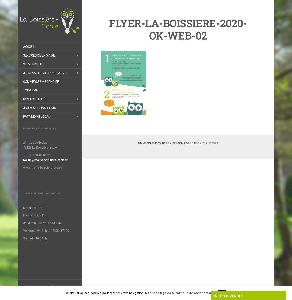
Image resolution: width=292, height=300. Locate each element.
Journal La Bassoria (39, 108)
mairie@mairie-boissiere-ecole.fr (45, 160)
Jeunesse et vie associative (44, 73)
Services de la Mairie (39, 55)
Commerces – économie (41, 81)
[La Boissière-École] (50, 21)
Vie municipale (34, 64)
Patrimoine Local (36, 116)
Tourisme (30, 90)
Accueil (29, 46)
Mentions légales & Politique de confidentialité (180, 293)
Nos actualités (35, 99)
